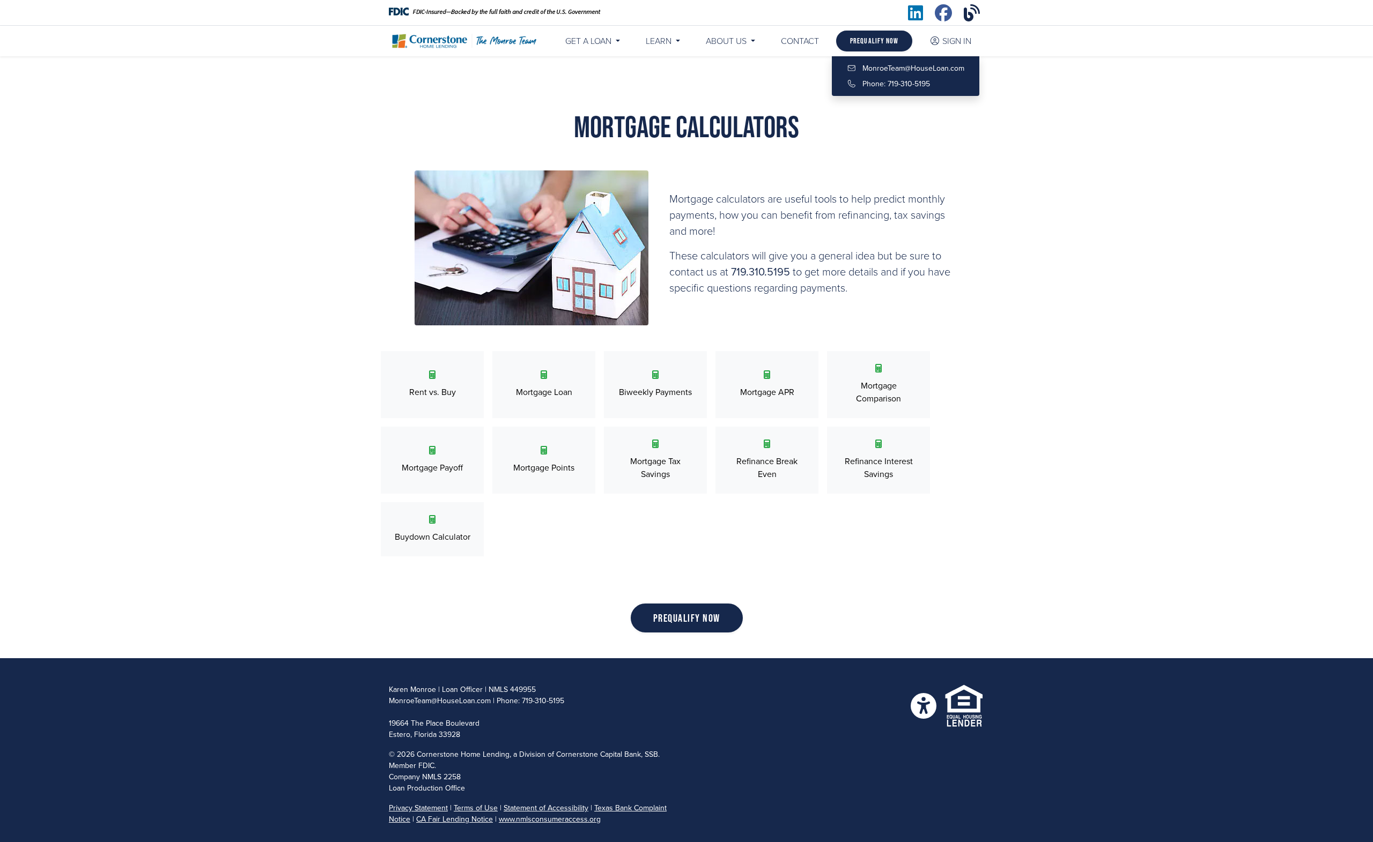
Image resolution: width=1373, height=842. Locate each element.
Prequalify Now (874, 40)
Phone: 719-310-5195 (895, 83)
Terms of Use (476, 808)
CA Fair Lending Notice (454, 819)
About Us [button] (727, 41)
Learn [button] (660, 41)
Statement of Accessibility (546, 808)
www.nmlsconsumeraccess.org (550, 819)
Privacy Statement (418, 808)
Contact (800, 41)
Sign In (956, 41)
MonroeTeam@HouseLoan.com (913, 68)
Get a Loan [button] (588, 41)
